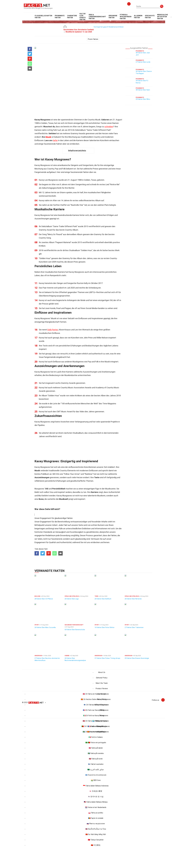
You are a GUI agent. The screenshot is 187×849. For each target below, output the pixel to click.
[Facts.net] (37, 5)
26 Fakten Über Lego (72, 599)
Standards (47, 532)
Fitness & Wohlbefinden (125, 16)
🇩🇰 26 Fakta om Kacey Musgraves (96, 694)
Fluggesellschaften (43, 16)
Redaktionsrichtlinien (116, 27)
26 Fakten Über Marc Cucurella (45, 627)
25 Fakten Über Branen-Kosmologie (137, 658)
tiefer (55, 140)
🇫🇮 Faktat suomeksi (95, 764)
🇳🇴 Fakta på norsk (96, 759)
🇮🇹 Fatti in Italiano (96, 737)
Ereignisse (113, 16)
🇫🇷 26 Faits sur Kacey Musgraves (95, 710)
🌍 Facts (95, 721)
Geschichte (150, 16)
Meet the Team (102, 683)
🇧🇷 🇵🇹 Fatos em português (95, 743)
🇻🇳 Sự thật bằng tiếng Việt (95, 834)
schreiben (109, 126)
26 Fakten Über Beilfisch (103, 599)
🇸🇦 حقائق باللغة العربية (95, 770)
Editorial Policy (101, 678)
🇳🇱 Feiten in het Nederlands (95, 807)
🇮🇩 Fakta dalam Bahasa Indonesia (95, 786)
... (171, 17)
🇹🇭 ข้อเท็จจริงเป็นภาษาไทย (95, 829)
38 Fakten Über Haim (143, 90)
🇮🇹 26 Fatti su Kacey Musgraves (95, 716)
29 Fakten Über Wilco (143, 99)
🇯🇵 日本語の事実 (95, 791)
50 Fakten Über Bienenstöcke (75, 629)
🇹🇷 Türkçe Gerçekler (96, 840)
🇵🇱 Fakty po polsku (95, 813)
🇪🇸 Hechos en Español (95, 732)
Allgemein (138, 16)
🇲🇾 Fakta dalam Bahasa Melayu (96, 802)
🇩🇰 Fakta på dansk (96, 748)
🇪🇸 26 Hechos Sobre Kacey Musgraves (96, 699)
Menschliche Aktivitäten (162, 16)
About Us (101, 672)
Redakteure (50, 535)
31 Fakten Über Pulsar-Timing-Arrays (107, 658)
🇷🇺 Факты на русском (96, 824)
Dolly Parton (53, 330)
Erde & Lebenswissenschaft (97, 16)
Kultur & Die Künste (83, 16)
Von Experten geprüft (101, 27)
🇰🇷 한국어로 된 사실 (95, 797)
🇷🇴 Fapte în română (95, 818)
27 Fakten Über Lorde (143, 62)
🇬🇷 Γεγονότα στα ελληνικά (95, 775)
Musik (48, 137)
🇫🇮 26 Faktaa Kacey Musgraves (96, 705)
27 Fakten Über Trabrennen (134, 627)
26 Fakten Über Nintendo (133, 599)
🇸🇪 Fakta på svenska (96, 753)
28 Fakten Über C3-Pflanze (44, 599)
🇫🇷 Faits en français (95, 726)
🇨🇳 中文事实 (95, 845)
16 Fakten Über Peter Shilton (104, 627)
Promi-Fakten (93, 39)
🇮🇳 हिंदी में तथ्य (96, 780)
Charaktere (72, 16)
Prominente (59, 16)
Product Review (102, 688)
